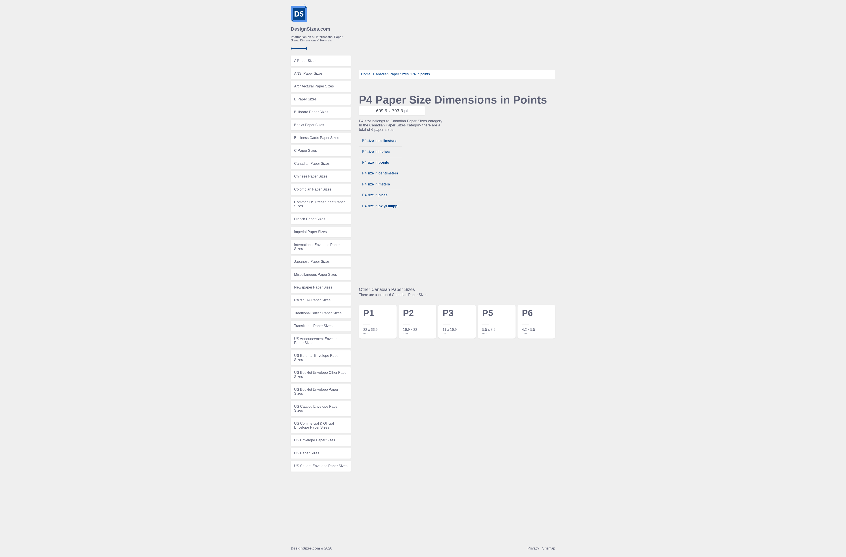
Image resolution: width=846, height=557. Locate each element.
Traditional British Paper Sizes (317, 313)
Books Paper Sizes (309, 125)
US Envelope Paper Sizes (314, 440)
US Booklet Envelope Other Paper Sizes (321, 374)
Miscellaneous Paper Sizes (315, 274)
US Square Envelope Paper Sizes (320, 466)
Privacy (533, 548)
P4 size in (379, 140)
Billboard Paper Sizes (311, 112)
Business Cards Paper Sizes (316, 138)
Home (366, 74)
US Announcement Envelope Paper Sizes (317, 341)
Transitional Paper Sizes (313, 326)
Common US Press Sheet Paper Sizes (319, 204)
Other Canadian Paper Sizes (387, 289)
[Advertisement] (457, 35)
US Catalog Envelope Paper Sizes (316, 408)
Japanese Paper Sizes (312, 261)
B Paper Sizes (305, 99)
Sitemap (548, 548)
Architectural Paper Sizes (314, 86)
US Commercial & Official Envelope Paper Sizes (314, 425)
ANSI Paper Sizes (308, 73)
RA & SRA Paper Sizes (312, 300)
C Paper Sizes (305, 150)
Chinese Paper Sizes (310, 176)
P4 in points (420, 74)
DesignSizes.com (305, 548)
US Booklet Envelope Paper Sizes (316, 391)
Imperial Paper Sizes (310, 232)
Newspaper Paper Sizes (313, 287)
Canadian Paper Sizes (312, 163)
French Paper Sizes (309, 219)
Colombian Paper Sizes (312, 189)
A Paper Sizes (305, 61)
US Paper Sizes (306, 453)
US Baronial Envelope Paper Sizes (317, 357)
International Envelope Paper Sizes (317, 247)
